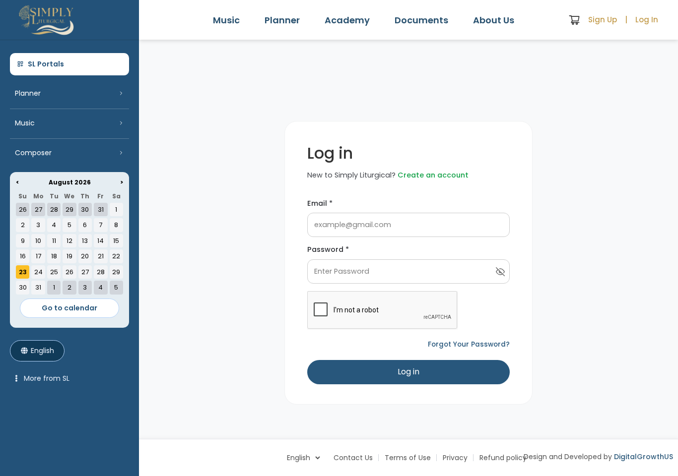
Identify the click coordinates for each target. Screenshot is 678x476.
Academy (347, 20)
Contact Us (353, 458)
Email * (320, 203)
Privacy (455, 458)
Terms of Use (408, 458)
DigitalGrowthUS (643, 457)
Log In (646, 19)
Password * (328, 249)
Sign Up (602, 19)
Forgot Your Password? (469, 344)
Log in (408, 371)
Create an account (433, 175)
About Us (493, 20)
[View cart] (574, 20)
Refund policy (503, 458)
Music (226, 20)
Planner (282, 20)
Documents (421, 20)
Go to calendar (69, 308)
